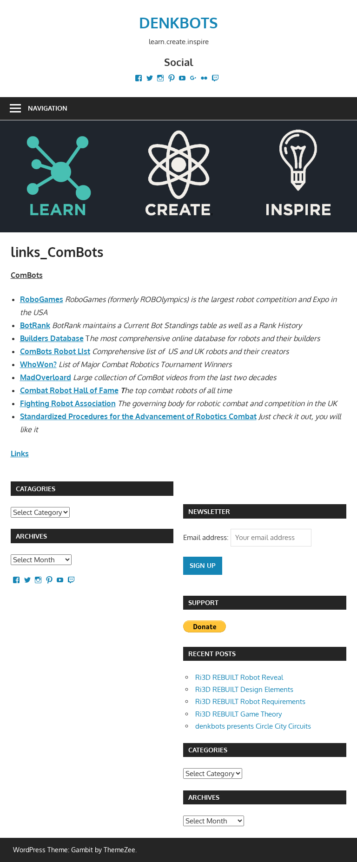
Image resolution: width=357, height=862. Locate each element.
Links (20, 453)
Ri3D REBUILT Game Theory (238, 714)
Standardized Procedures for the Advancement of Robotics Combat (138, 416)
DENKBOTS (178, 22)
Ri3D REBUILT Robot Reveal (239, 677)
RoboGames (41, 299)
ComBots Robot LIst (55, 351)
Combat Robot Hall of (58, 390)
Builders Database (52, 338)
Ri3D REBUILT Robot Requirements (250, 701)
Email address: (207, 537)
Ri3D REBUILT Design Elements (244, 689)
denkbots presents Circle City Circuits (253, 726)
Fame (108, 390)
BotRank (35, 325)
